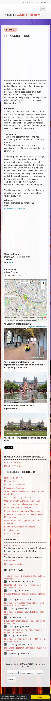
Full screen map (39, 326)
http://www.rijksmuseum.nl (15, 208)
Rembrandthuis (11, 560)
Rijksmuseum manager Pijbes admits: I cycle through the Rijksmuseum (24, 604)
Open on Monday (12, 533)
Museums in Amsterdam (15, 484)
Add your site (27, 673)
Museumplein (10, 481)
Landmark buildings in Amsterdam (19, 526)
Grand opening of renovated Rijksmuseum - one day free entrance (23, 631)
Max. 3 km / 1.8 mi (12, 465)
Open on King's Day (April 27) (17, 497)
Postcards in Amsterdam (15, 487)
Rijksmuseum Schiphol (14, 563)
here (11, 262)
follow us (12, 673)
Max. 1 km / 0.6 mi (12, 462)
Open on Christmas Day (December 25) (22, 500)
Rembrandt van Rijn (13, 477)
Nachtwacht (9, 554)
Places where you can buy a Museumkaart (23, 510)
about (39, 673)
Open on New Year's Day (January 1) (21, 504)
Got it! (40, 697)
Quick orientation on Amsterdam (18, 507)
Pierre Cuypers (11, 530)
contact (11, 680)
